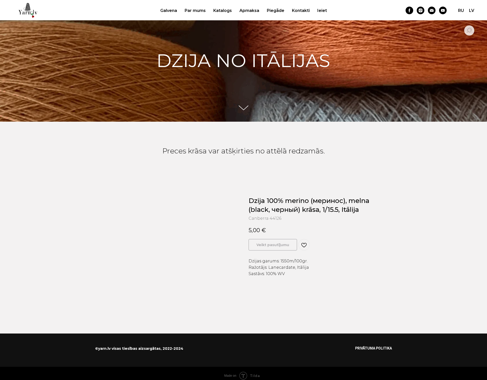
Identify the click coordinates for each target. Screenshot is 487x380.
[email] (432, 10)
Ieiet (322, 10)
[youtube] (443, 10)
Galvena (168, 10)
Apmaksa (249, 10)
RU (461, 10)
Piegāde (275, 10)
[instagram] (420, 10)
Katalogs (222, 10)
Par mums (195, 10)
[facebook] (409, 10)
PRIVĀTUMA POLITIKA (373, 348)
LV (471, 10)
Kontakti (301, 10)
